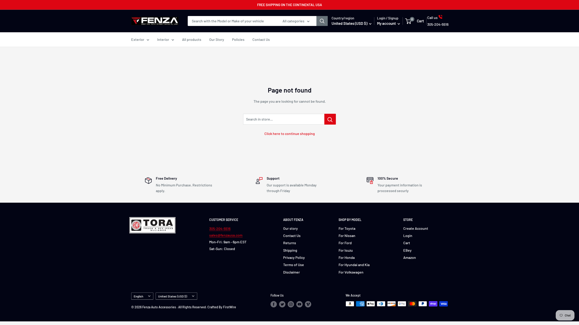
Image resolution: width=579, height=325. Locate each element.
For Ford (345, 243)
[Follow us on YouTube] (299, 304)
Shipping (290, 250)
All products (191, 39)
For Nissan (347, 235)
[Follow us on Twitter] (282, 304)
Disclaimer (291, 272)
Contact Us (261, 39)
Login (407, 235)
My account (386, 23)
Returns (289, 243)
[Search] (322, 21)
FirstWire (229, 307)
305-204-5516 (219, 228)
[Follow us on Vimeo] (308, 304)
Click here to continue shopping (289, 133)
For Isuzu (346, 250)
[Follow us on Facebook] (274, 304)
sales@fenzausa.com (225, 235)
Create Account (415, 228)
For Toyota (347, 228)
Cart (406, 243)
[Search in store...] (330, 119)
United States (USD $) (172, 296)
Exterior (137, 39)
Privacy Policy (294, 257)
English (138, 296)
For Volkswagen (351, 272)
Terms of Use (293, 264)
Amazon (409, 257)
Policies (238, 39)
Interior (163, 39)
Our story (290, 228)
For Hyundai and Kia (354, 264)
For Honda (347, 257)
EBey (407, 250)
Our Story (216, 39)
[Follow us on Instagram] (291, 304)
